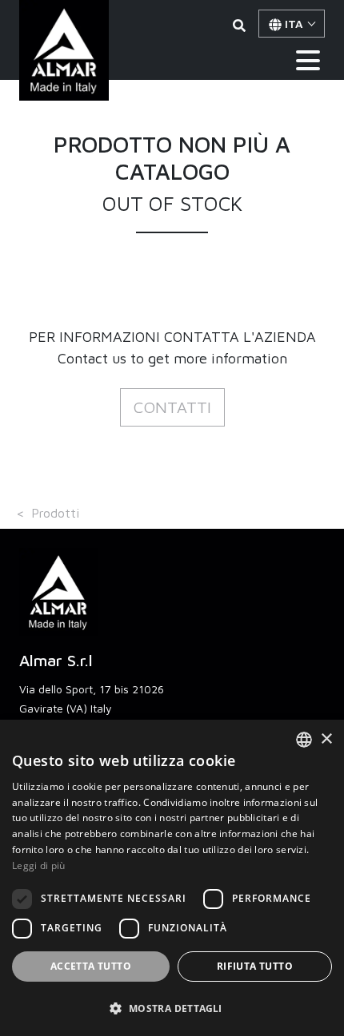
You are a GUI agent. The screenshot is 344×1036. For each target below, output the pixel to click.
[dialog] (172, 878)
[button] (172, 407)
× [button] (326, 739)
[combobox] (304, 740)
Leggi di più (39, 865)
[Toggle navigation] (308, 60)
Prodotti (55, 513)
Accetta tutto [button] (90, 966)
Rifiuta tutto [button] (255, 966)
